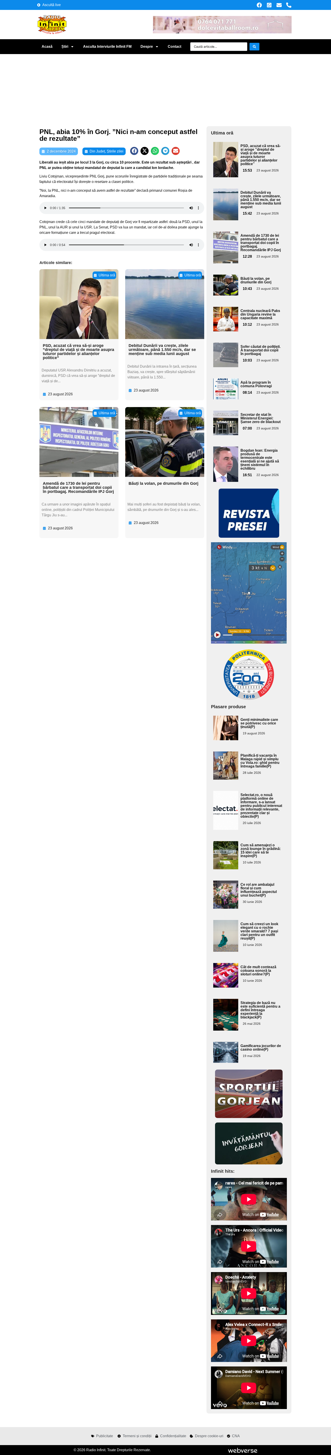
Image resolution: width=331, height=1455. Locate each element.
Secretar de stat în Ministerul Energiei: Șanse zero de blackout (260, 418)
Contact (174, 46)
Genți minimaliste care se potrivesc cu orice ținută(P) (259, 723)
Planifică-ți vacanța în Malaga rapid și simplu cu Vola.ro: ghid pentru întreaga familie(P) (259, 761)
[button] (134, 151)
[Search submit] (254, 46)
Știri (64, 46)
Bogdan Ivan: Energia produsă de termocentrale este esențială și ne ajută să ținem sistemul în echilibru (259, 459)
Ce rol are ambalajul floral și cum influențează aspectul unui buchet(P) (258, 890)
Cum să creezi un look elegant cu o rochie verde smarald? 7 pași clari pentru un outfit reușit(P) (259, 931)
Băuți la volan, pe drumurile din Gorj (163, 483)
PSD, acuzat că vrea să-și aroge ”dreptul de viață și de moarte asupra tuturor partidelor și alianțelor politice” (78, 351)
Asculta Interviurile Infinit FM (107, 46)
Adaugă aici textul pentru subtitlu (225, 152)
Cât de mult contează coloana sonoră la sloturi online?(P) (258, 970)
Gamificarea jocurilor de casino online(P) (260, 1047)
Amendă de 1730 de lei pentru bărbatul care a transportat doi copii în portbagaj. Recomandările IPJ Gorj (78, 487)
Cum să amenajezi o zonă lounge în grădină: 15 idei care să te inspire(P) (260, 850)
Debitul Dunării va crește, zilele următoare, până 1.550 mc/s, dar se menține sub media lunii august (162, 349)
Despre (147, 46)
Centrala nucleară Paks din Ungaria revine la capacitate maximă (260, 314)
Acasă (47, 46)
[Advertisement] (165, 87)
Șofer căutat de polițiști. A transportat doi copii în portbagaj (260, 350)
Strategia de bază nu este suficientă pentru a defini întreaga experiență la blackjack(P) (260, 1010)
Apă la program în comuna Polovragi (256, 384)
